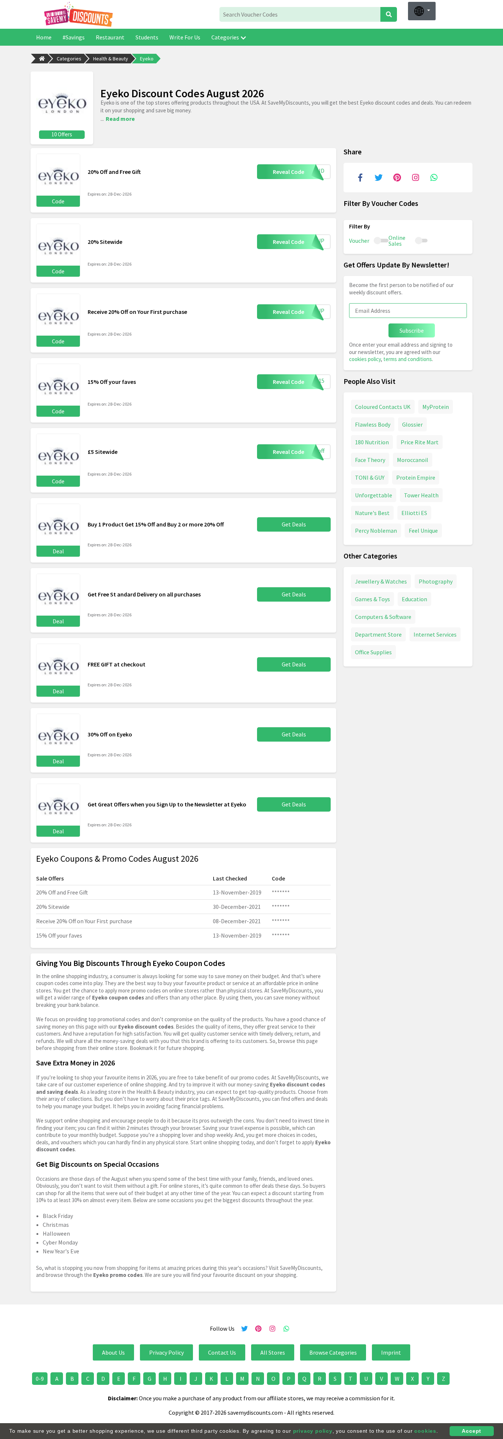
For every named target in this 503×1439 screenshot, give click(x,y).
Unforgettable (373, 494)
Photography (436, 581)
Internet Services (435, 634)
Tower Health (421, 494)
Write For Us (184, 37)
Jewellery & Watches (381, 581)
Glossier (412, 424)
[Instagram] (415, 177)
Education (414, 598)
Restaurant (110, 37)
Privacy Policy (166, 1352)
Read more (120, 118)
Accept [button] (471, 1431)
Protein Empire (415, 477)
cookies (425, 1431)
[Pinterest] (397, 177)
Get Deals (294, 524)
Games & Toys (372, 598)
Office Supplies (373, 651)
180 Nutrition (372, 441)
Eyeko (147, 58)
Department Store (378, 634)
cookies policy (365, 359)
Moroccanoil (412, 459)
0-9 (40, 1378)
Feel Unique (423, 530)
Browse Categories (333, 1352)
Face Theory (370, 459)
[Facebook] (360, 177)
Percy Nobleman (376, 530)
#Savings (74, 37)
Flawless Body (372, 424)
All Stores (272, 1352)
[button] (422, 11)
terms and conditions (407, 359)
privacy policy (313, 1431)
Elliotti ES (414, 512)
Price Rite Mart (420, 441)
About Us (113, 1352)
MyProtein (435, 406)
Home (44, 37)
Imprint (391, 1352)
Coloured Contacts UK (383, 406)
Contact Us (222, 1352)
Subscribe (412, 330)
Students (147, 37)
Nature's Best (372, 512)
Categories (225, 37)
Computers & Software (383, 616)
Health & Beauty (110, 58)
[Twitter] (378, 177)
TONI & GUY (369, 477)
